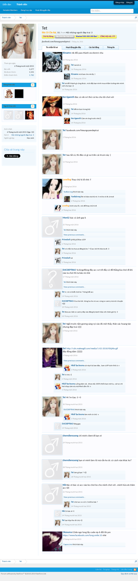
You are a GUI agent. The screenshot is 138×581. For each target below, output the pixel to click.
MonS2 (66, 218)
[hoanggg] (8, 115)
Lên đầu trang (126, 570)
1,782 (31, 75)
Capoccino (68, 545)
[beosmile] (19, 94)
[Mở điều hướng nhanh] (136, 18)
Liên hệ (98, 570)
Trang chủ (115, 570)
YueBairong (68, 192)
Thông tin (111, 48)
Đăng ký (129, 3)
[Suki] (8, 94)
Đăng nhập (120, 3)
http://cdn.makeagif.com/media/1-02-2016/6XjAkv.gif (92, 348)
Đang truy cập (26, 10)
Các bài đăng (94, 48)
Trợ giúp (106, 570)
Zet (64, 348)
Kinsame (67, 53)
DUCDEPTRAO (69, 270)
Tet (72, 65)
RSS (135, 569)
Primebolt (66, 240)
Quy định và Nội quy (129, 574)
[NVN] (29, 115)
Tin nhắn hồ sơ (52, 48)
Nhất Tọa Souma (77, 366)
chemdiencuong (70, 436)
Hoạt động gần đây (73, 48)
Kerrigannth (68, 97)
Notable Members (10, 10)
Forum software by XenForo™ (24, 574)
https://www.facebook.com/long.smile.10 (82, 535)
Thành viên (22, 4)
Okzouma (67, 532)
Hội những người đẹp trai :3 (23, 135)
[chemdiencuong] (19, 115)
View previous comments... (75, 235)
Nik (64, 485)
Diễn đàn (7, 4)
